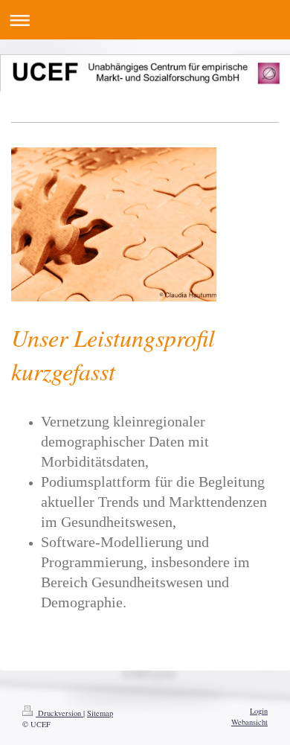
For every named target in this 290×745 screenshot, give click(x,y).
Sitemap (100, 713)
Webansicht (249, 722)
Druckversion (59, 713)
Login (259, 711)
